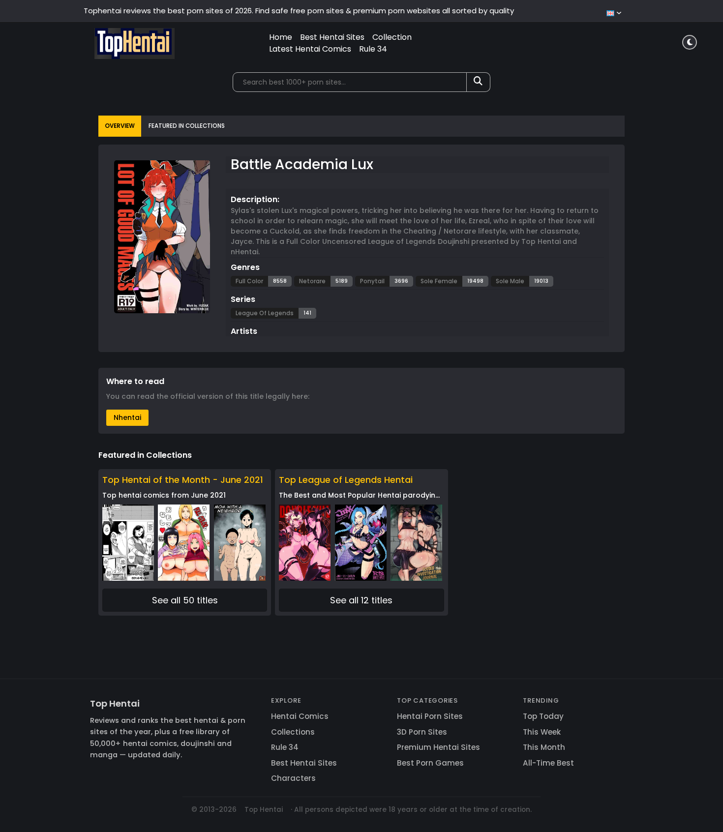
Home (280, 37)
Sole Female (439, 281)
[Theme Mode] (689, 42)
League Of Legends (265, 313)
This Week (542, 732)
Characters (293, 778)
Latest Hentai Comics (310, 49)
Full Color (249, 281)
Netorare (312, 281)
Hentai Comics (300, 716)
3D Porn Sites (422, 732)
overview (120, 126)
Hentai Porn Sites (430, 716)
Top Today (543, 716)
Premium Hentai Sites (438, 747)
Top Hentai (115, 703)
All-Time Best (548, 763)
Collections (293, 732)
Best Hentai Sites (332, 37)
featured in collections (187, 126)
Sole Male (510, 281)
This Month (544, 747)
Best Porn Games (430, 763)
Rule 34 (373, 49)
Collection (392, 37)
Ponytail (372, 281)
